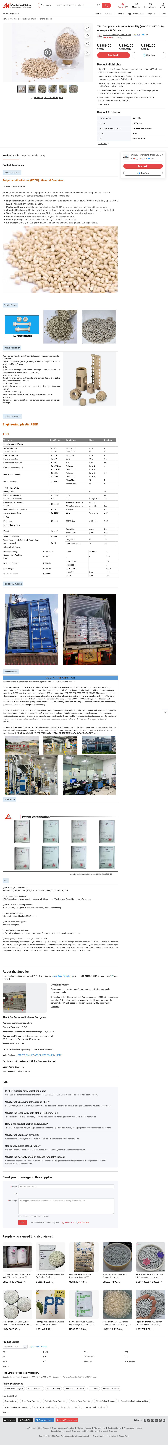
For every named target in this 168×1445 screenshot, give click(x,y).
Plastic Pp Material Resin (44, 1407)
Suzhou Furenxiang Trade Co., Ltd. (117, 34)
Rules (163, 13)
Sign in (162, 7)
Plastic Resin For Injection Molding (134, 1401)
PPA (48, 1055)
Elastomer (94, 1388)
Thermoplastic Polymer (74, 1388)
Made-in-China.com (73, 1431)
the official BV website (63, 976)
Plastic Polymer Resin (68, 1407)
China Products (43, 1428)
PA (85, 1352)
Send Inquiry (114, 55)
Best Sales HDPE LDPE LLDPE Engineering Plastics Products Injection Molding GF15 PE (81, 1324)
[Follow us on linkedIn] (164, 1420)
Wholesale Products (84, 1428)
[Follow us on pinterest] (160, 1420)
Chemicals (14, 19)
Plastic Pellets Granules (105, 1401)
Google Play (25, 1420)
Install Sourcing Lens (68, 1420)
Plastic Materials (35, 1388)
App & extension (134, 13)
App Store (9, 1420)
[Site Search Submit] (106, 5)
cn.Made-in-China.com (109, 1431)
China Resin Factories (30, 1401)
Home (5, 19)
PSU (4, 1352)
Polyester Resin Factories (55, 1401)
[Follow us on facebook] (145, 1420)
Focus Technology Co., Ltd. (65, 1436)
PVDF (5, 1361)
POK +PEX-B (130, 1361)
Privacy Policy (124, 1436)
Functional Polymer (111, 1388)
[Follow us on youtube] (156, 1420)
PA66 (28, 1055)
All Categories (11, 13)
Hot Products (30, 1428)
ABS (36, 1055)
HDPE (59, 1055)
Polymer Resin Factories (80, 1401)
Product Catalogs (39, 1346)
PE (44, 1361)
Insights (139, 1428)
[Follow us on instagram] (152, 1420)
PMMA (46, 1352)
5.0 (134, 158)
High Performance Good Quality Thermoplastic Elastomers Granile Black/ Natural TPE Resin (16, 1324)
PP (32, 1055)
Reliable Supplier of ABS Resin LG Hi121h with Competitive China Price (149, 1277)
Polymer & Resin (45, 19)
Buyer (107, 13)
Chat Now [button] (150, 55)
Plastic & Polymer (29, 19)
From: (14, 1186)
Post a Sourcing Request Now (75, 1222)
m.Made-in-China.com (90, 1431)
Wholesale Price (99, 1428)
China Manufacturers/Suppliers (63, 1428)
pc (4, 1356)
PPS (44, 1055)
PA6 (23, 1055)
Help (120, 13)
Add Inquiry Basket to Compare (48, 97)
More (5, 1412)
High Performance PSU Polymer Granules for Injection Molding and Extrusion (117, 1324)
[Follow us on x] (148, 1420)
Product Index (129, 1428)
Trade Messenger (44, 1420)
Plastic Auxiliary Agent (14, 1388)
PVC (126, 1356)
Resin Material (10, 1401)
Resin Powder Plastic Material (17, 1407)
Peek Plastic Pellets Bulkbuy (94, 1407)
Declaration (111, 1436)
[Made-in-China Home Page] (17, 5)
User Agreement (98, 1436)
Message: (13, 1200)
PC (40, 1055)
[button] (98, 5)
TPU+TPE (88, 1361)
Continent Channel (114, 1428)
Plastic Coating (53, 1388)
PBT (19, 1055)
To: (16, 1193)
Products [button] (45, 5)
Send (22, 1222)
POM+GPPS (89, 1356)
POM (53, 1055)
